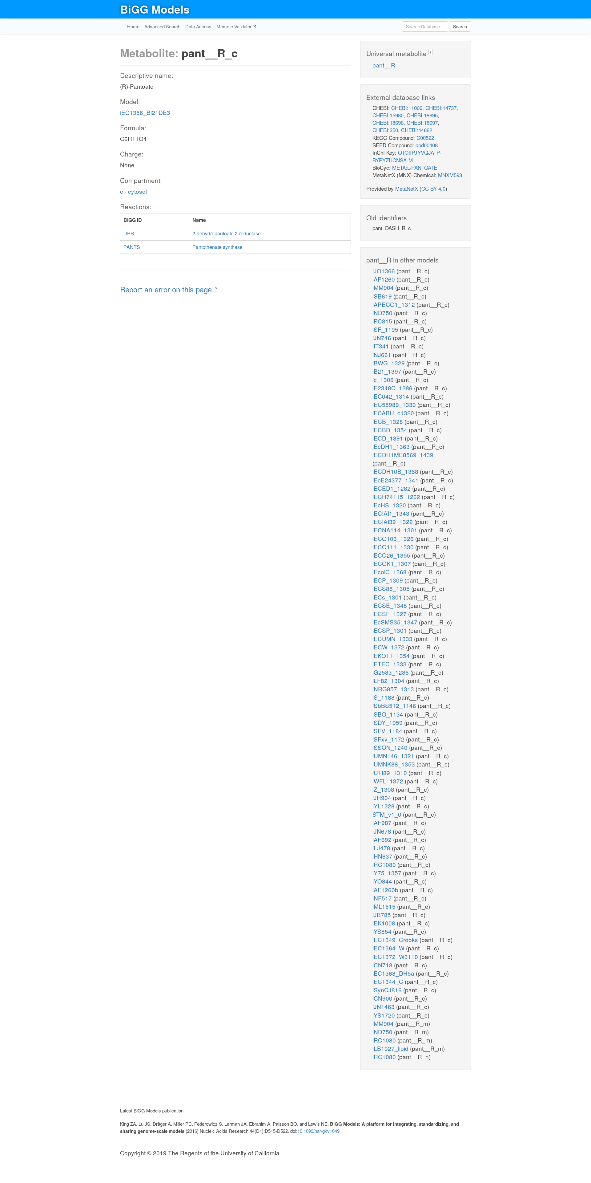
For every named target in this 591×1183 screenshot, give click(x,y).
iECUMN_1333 (393, 638)
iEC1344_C (388, 981)
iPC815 (383, 321)
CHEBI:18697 (422, 122)
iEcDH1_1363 (391, 446)
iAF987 (382, 822)
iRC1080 (384, 864)
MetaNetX (406, 188)
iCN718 (383, 965)
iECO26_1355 (392, 555)
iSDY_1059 (388, 722)
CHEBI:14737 (440, 108)
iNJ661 (382, 354)
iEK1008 (384, 923)
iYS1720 (384, 1015)
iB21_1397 (387, 371)
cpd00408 (427, 145)
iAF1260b (386, 889)
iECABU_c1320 (394, 413)
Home (133, 26)
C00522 (425, 137)
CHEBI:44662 (416, 130)
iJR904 (382, 797)
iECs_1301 (388, 597)
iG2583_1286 (391, 672)
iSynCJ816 (387, 990)
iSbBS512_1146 (395, 705)
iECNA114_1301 (395, 530)
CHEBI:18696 (388, 122)
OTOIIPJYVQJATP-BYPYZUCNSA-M (406, 156)
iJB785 (382, 914)
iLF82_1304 (389, 680)
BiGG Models (155, 9)
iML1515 (384, 906)
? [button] (216, 288)
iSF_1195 (386, 329)
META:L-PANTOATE (414, 167)
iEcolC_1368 (390, 571)
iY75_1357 (387, 872)
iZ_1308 (384, 789)
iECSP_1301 (390, 630)
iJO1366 (384, 270)
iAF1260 (384, 279)
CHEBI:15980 (388, 115)
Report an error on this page (167, 289)
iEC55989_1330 (394, 404)
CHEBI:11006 (406, 108)
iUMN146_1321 (394, 755)
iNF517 (382, 898)
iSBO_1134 (388, 714)
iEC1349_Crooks (396, 939)
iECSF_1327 (390, 613)
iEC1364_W (389, 948)
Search (460, 26)
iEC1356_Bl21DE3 (145, 112)
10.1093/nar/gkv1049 (318, 1131)
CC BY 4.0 (433, 188)
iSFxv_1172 (389, 739)
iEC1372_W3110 (396, 956)
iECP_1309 (388, 580)
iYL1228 (384, 806)
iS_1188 (384, 697)
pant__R (383, 65)
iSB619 (382, 296)
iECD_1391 (388, 438)
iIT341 (381, 346)
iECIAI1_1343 (391, 513)
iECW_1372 (389, 647)
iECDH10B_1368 (396, 471)
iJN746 (382, 337)
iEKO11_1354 (391, 655)
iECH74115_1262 (397, 496)
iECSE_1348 (390, 605)
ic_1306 (383, 379)
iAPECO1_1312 (394, 304)
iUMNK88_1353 (394, 764)
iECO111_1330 (393, 547)
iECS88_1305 (391, 588)
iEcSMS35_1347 (395, 622)
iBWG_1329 (389, 363)
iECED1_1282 (392, 488)
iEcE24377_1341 (396, 480)
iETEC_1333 (390, 664)
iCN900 (383, 998)
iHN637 (383, 856)
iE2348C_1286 (393, 388)
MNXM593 (450, 175)
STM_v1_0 (387, 814)
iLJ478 (382, 848)
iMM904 (383, 287)
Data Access (198, 26)
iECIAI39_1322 (393, 521)
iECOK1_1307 (392, 563)
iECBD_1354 (390, 429)
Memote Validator (234, 26)
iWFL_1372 (388, 781)
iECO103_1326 (393, 538)
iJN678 (382, 831)
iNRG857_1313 (394, 689)
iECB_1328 (388, 421)
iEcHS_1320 (390, 505)
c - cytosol (133, 191)
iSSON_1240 (390, 747)
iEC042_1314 (391, 396)
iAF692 (382, 839)
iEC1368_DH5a (394, 973)
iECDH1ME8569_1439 (402, 454)
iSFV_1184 (388, 730)
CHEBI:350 (385, 130)
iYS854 (382, 931)
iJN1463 (384, 1006)
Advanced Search (162, 26)
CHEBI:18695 (422, 115)
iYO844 (383, 881)
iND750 (383, 312)
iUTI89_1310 (390, 772)
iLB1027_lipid (391, 1048)
